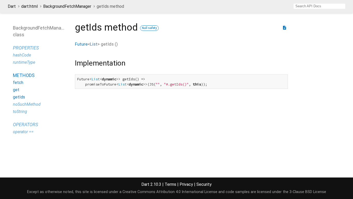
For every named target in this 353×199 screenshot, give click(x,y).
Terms (170, 184)
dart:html (29, 6)
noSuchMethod (27, 104)
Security (204, 184)
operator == (23, 131)
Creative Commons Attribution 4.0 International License (169, 192)
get (16, 89)
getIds (19, 97)
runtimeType (24, 62)
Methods (24, 75)
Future (81, 44)
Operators (25, 124)
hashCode (22, 55)
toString (20, 111)
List (93, 44)
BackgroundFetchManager (67, 6)
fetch (18, 82)
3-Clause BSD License (307, 192)
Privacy (186, 184)
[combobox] (319, 6)
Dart (12, 6)
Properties (26, 48)
